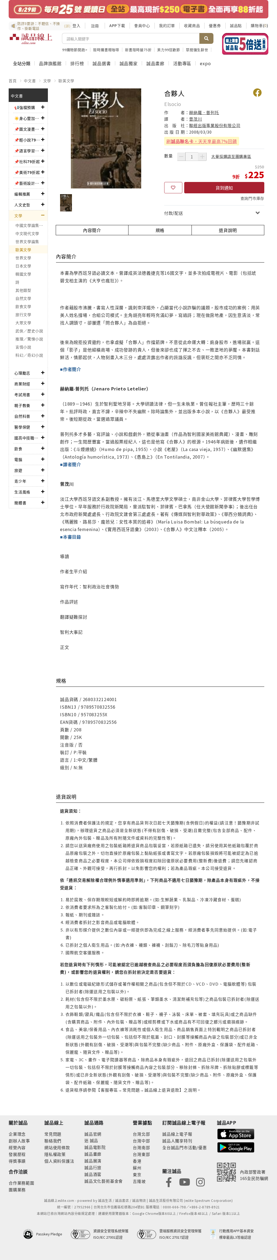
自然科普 (22, 416)
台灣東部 (141, 1154)
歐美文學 (66, 80)
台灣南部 (141, 1147)
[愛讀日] (138, 9)
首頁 (13, 80)
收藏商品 (192, 25)
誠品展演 (92, 1160)
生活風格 (22, 492)
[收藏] (173, 187)
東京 (137, 1174)
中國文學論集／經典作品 (31, 225)
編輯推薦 (22, 194)
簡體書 (20, 502)
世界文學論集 (27, 241)
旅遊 (18, 470)
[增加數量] (202, 156)
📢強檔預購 (24, 107)
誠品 (93, 1140)
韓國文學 (23, 274)
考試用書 (22, 394)
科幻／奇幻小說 (29, 355)
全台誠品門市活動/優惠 (184, 1147)
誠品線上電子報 (177, 1134)
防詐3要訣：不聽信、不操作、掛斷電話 (43, 26)
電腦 (18, 459)
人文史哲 (22, 204)
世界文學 (23, 257)
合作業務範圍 (21, 1183)
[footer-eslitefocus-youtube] (184, 1181)
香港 (137, 1161)
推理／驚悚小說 (29, 338)
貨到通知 (224, 187)
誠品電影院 (95, 1147)
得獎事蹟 (17, 1161)
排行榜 (77, 63)
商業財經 (22, 383)
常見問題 (52, 1134)
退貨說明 (228, 230)
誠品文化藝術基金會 (103, 1181)
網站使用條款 (57, 1147)
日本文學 (23, 265)
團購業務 (17, 1189)
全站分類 (21, 63)
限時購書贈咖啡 (106, 49)
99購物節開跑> (74, 49)
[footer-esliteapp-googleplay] (236, 1147)
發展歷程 (17, 1154)
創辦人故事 (19, 1140)
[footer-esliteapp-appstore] (236, 1133)
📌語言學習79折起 (27, 150)
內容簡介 (92, 230)
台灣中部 (141, 1140)
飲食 (18, 448)
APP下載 (117, 25)
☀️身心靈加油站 (27, 118)
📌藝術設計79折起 (27, 183)
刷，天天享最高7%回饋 (201, 141)
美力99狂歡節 (168, 49)
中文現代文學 (27, 233)
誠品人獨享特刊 (177, 1140)
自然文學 (23, 298)
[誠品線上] (31, 42)
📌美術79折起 (27, 172)
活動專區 (182, 63)
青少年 (20, 481)
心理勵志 (22, 373)
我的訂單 (167, 25)
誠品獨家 (129, 63)
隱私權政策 (55, 1154)
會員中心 (142, 25)
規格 (160, 230)
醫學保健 (22, 427)
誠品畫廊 (155, 63)
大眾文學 (23, 322)
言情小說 (23, 347)
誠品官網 (92, 1134)
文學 (47, 80)
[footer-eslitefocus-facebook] (168, 1181)
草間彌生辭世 (197, 49)
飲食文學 (23, 306)
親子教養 (22, 405)
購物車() (259, 25)
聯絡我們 (52, 1140)
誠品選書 (102, 63)
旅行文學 (23, 314)
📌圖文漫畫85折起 (27, 129)
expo (205, 63)
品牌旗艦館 (50, 63)
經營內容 (17, 1147)
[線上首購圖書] (245, 44)
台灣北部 (141, 1134)
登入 (76, 25)
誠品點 (236, 25)
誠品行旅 (92, 1167)
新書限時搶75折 (138, 49)
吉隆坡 (139, 1181)
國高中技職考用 (27, 437)
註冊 (95, 25)
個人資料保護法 (59, 1161)
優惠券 (215, 25)
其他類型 (23, 290)
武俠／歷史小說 (29, 330)
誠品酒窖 (92, 1174)
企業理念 (17, 1134)
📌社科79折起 (27, 161)
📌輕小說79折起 (27, 139)
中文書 (30, 80)
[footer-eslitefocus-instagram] (200, 1181)
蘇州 (137, 1168)
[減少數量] (181, 156)
